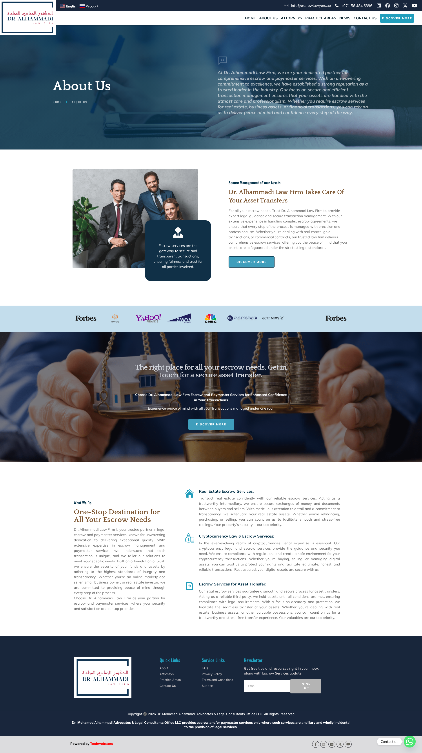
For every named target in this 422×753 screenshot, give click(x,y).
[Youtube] (348, 744)
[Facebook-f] (315, 744)
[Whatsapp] (410, 742)
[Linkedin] (331, 744)
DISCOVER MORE (397, 18)
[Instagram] (323, 744)
